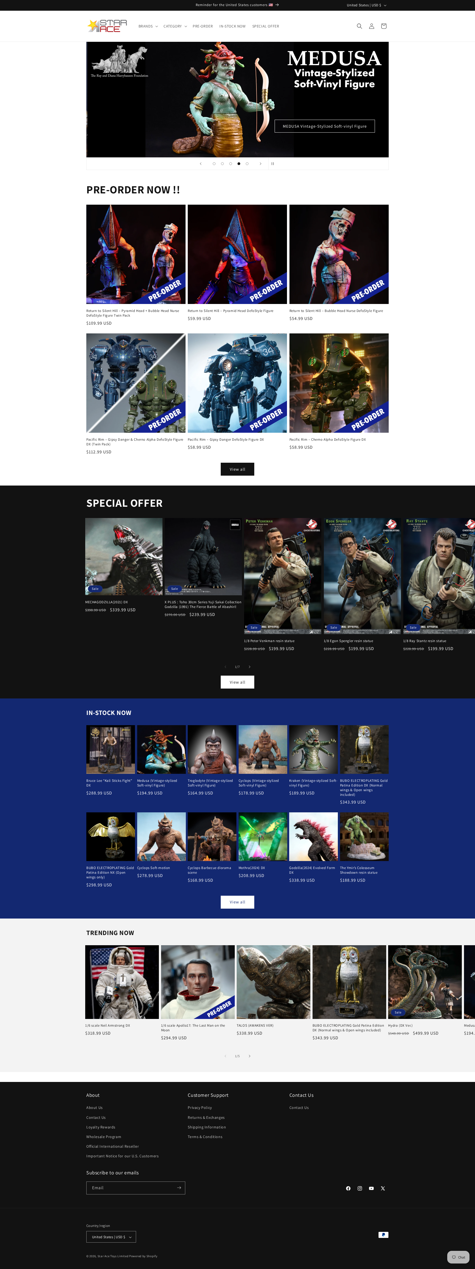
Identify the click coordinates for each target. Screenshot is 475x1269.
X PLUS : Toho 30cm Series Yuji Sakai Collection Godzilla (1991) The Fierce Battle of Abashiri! (203, 604)
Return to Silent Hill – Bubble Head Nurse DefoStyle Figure (336, 311)
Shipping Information (207, 1127)
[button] (148, 26)
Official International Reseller (112, 1146)
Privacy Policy (200, 1107)
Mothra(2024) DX (252, 868)
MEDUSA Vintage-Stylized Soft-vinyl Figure (325, 126)
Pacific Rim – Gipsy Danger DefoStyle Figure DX (226, 440)
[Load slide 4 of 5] (239, 164)
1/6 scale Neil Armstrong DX (107, 1025)
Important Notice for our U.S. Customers (122, 1156)
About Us (94, 1107)
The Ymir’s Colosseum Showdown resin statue (359, 870)
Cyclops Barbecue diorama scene (209, 870)
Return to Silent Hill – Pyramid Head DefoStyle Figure (231, 311)
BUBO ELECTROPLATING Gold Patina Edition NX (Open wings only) (110, 872)
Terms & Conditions (205, 1136)
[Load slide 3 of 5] (231, 164)
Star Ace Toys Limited (113, 1256)
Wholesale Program (103, 1136)
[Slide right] (250, 667)
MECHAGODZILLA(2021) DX (106, 602)
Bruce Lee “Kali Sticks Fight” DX (109, 783)
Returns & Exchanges (206, 1117)
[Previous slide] (201, 164)
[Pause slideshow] (274, 164)
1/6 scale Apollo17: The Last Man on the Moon (193, 1027)
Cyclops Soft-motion (153, 868)
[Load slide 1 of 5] (214, 164)
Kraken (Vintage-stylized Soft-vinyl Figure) (313, 783)
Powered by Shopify (143, 1256)
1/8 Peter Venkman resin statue (269, 641)
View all (237, 469)
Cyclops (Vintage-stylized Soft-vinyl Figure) (259, 783)
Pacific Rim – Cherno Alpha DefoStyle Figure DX (327, 440)
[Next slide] (261, 164)
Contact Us (96, 1117)
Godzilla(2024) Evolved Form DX (312, 870)
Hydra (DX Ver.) (400, 1025)
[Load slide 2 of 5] (222, 164)
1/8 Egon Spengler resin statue (348, 641)
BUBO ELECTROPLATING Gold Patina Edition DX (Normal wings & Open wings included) (364, 788)
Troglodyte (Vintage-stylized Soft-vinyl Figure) (210, 783)
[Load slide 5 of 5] (247, 164)
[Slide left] (225, 667)
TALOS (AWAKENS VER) (255, 1025)
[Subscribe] (179, 1187)
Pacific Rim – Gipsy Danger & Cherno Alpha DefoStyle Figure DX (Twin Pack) (134, 442)
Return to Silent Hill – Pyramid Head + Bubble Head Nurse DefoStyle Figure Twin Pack (132, 313)
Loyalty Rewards (100, 1127)
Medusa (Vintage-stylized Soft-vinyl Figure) (157, 783)
